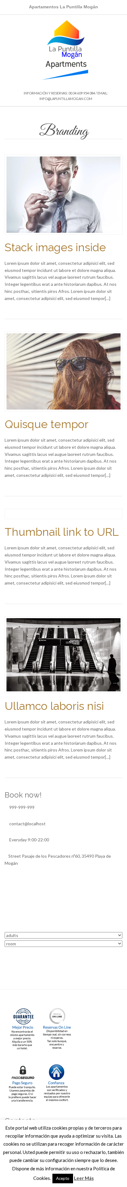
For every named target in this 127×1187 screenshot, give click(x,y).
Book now (63, 956)
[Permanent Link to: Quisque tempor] (63, 370)
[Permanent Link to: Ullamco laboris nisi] (63, 654)
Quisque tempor (46, 424)
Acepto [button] (62, 1178)
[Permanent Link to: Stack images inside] (63, 194)
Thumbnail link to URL (62, 531)
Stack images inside (55, 247)
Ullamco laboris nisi (54, 705)
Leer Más (84, 1178)
